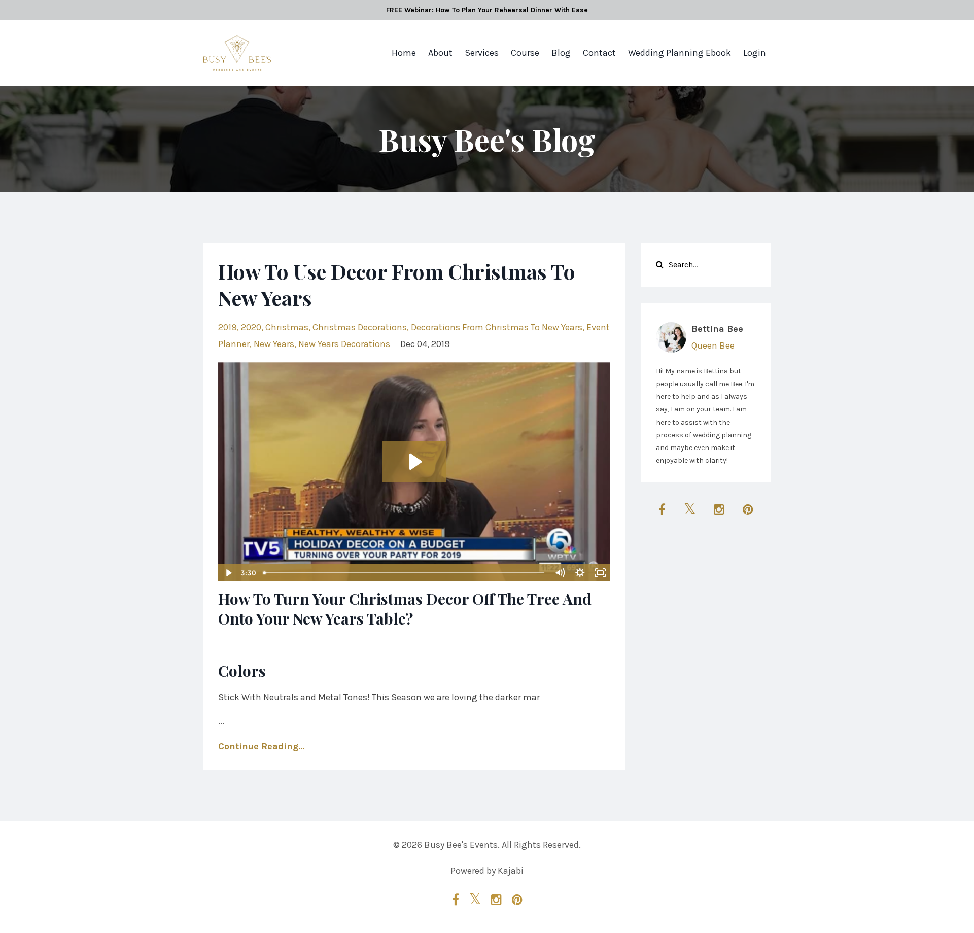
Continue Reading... (261, 746)
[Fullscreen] (600, 572)
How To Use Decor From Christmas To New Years (396, 284)
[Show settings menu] (580, 572)
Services (482, 52)
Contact (599, 52)
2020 (251, 327)
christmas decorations (359, 327)
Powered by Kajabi (487, 870)
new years (274, 344)
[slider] (404, 572)
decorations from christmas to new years (496, 327)
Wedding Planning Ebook (679, 52)
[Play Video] (228, 572)
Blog (561, 52)
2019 (227, 327)
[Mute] (560, 572)
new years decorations (344, 344)
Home (404, 52)
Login (754, 52)
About (440, 52)
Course (525, 52)
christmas (286, 327)
